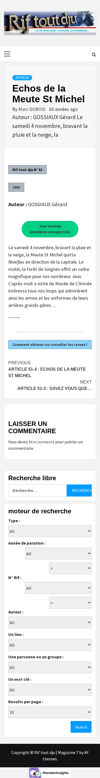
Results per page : (25, 701)
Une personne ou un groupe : (35, 656)
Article (22, 78)
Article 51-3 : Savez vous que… (54, 385)
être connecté (41, 441)
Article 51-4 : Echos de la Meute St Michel (47, 369)
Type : (14, 520)
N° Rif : (14, 577)
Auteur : (15, 612)
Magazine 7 (68, 752)
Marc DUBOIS (32, 109)
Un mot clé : (19, 679)
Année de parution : (26, 543)
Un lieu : (15, 634)
